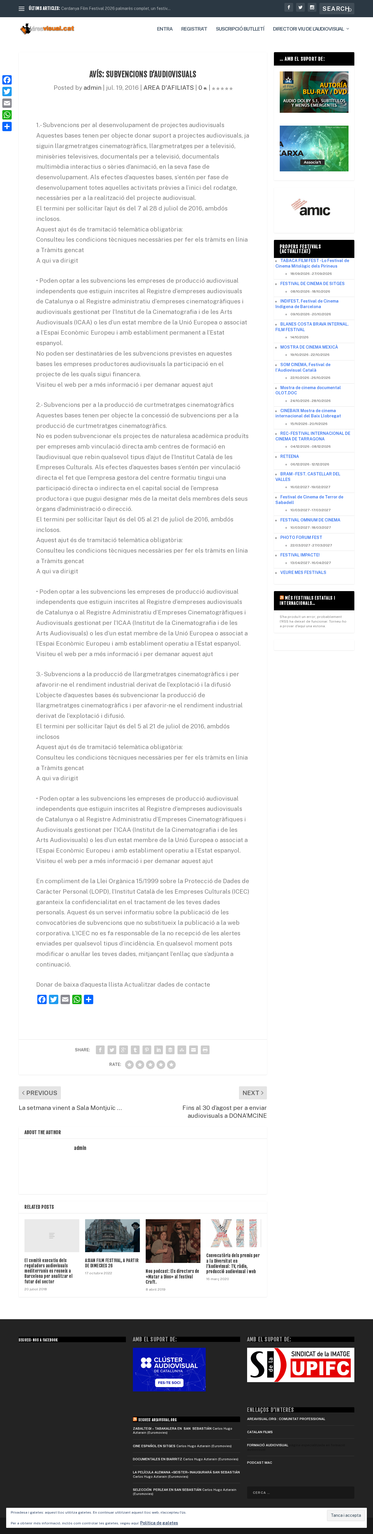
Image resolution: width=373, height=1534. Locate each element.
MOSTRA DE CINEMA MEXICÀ (309, 347)
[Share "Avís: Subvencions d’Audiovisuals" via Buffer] (170, 1050)
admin (92, 87)
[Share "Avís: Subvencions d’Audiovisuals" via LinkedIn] (158, 1050)
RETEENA (289, 456)
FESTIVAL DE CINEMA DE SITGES (312, 283)
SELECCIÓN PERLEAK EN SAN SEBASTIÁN (167, 1489)
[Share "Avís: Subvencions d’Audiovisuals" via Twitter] (112, 1050)
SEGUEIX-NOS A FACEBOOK (38, 1340)
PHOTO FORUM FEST (301, 537)
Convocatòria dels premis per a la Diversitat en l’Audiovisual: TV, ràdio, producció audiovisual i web (233, 1263)
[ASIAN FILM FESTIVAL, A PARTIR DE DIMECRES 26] (112, 1235)
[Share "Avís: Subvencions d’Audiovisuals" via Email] (193, 1050)
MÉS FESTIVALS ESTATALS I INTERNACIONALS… (307, 600)
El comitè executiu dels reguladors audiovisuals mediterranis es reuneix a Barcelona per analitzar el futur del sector (48, 1271)
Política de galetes (159, 1523)
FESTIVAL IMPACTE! (300, 555)
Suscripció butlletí (240, 29)
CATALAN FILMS (260, 1432)
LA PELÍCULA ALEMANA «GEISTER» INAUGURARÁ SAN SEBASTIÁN (186, 1472)
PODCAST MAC (259, 1462)
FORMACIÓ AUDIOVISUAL (267, 1445)
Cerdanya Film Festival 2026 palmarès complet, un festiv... (115, 8)
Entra (165, 29)
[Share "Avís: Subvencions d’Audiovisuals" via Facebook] (100, 1050)
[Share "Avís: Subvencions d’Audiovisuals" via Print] (205, 1050)
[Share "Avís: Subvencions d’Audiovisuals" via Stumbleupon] (182, 1050)
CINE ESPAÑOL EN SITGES (154, 1446)
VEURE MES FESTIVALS (303, 572)
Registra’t (194, 29)
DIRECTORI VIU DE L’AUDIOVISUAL (308, 29)
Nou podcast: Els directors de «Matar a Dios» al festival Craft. (172, 1276)
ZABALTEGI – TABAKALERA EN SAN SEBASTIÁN (172, 1428)
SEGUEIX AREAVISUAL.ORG (157, 1420)
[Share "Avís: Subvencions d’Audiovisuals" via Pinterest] (147, 1050)
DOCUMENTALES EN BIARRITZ (157, 1459)
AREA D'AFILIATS (168, 87)
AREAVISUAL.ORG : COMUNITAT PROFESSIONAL (286, 1419)
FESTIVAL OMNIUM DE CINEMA (310, 520)
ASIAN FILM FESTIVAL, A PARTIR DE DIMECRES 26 (112, 1263)
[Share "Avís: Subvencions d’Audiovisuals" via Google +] (123, 1050)
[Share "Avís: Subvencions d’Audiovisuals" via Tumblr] (135, 1050)
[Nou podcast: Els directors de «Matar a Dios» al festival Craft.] (173, 1241)
